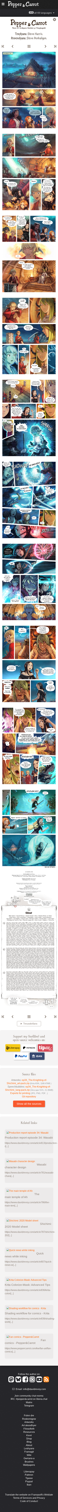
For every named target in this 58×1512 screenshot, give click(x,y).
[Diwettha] (54, 46)
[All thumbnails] (29, 46)
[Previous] (12, 46)
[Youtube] (39, 1381)
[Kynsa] (3, 46)
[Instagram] (32, 1381)
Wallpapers (29, 1465)
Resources (29, 1432)
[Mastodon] (11, 1381)
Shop (29, 1438)
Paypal (29, 1481)
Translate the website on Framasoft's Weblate (29, 1494)
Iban (29, 1484)
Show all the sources (29, 1103)
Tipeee (29, 1478)
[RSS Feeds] (46, 1381)
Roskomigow (29, 1419)
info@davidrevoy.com (34, 1389)
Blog (29, 1442)
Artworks (29, 1422)
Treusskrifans (30, 1023)
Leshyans (29, 1448)
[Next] (45, 46)
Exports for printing (29, 1093)
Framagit (29, 1451)
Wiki (29, 1455)
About (29, 1445)
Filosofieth (29, 1429)
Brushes (29, 1461)
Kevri (29, 1435)
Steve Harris (35, 33)
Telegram (29, 1405)
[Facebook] (25, 1381)
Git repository (29, 1096)
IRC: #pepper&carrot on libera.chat (29, 1399)
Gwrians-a (29, 1458)
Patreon (29, 1475)
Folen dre (29, 1415)
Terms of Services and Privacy (29, 1498)
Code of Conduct (29, 1501)
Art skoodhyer (29, 1425)
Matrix (29, 1402)
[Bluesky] (18, 1381)
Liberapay (29, 1471)
